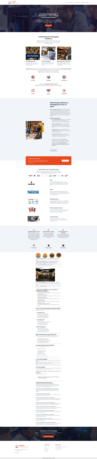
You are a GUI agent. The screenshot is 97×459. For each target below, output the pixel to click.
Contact (87, 2)
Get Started (83, 2)
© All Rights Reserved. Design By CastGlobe (48, 458)
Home (67, 2)
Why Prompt (77, 2)
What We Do (71, 2)
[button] (28, 175)
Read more (56, 70)
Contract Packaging (44, 313)
